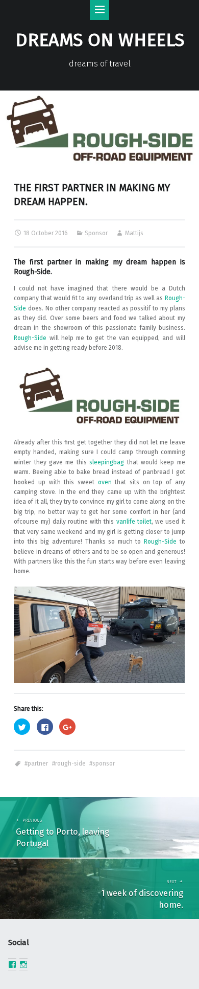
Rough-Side (32, 271)
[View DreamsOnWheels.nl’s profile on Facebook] (12, 964)
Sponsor (96, 233)
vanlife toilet (134, 521)
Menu (100, 10)
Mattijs (134, 233)
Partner (38, 763)
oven (105, 482)
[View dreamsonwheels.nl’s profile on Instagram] (23, 964)
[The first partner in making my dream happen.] (99, 95)
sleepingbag (106, 462)
